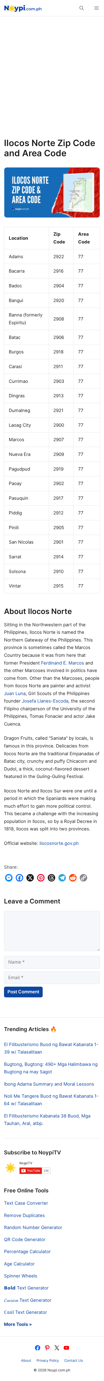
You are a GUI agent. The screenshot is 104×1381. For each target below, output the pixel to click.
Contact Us (73, 1360)
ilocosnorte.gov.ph (59, 843)
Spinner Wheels (20, 1276)
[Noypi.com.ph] (22, 8)
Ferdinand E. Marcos (62, 663)
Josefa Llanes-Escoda (45, 701)
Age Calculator (19, 1263)
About (26, 1360)
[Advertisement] (52, 79)
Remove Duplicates (24, 1215)
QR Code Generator (24, 1239)
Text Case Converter (26, 1203)
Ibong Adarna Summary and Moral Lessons (49, 1084)
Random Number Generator (33, 1227)
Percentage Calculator (27, 1251)
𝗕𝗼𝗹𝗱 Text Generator (26, 1288)
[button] (81, 8)
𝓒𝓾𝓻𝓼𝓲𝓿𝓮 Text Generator (27, 1300)
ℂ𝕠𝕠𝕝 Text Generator (25, 1312)
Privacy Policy (48, 1360)
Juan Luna (15, 693)
